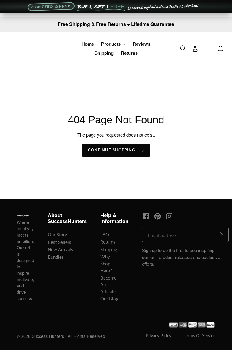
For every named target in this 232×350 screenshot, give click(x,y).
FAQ (104, 234)
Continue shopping (111, 149)
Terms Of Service (199, 335)
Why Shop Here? (106, 263)
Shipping (108, 249)
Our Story (57, 234)
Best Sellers (59, 242)
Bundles (56, 257)
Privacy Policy (158, 335)
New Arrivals (60, 249)
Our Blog (109, 298)
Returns (107, 242)
